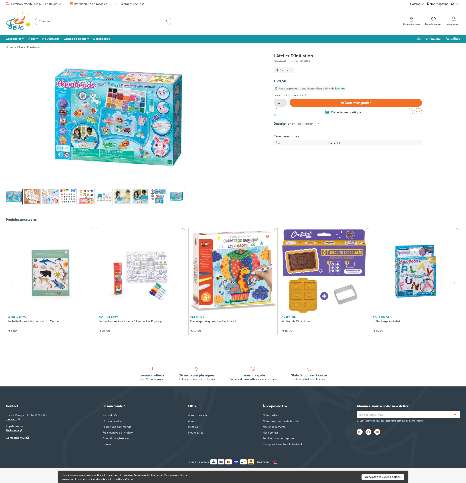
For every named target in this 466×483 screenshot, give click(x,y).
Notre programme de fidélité (281, 421)
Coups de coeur (75, 39)
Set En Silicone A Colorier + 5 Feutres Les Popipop (130, 321)
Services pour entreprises (279, 438)
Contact (107, 444)
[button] (343, 112)
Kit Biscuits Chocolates (295, 321)
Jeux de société (198, 415)
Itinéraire (11, 419)
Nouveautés (50, 39)
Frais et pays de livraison (117, 432)
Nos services (271, 432)
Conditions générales (115, 438)
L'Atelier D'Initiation (28, 47)
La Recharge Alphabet (386, 321)
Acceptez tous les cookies (382, 477)
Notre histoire (271, 415)
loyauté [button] (340, 88)
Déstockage (101, 39)
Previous (12, 283)
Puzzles (193, 426)
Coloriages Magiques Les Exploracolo (213, 321)
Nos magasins (439, 4)
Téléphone (12, 430)
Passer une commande (116, 426)
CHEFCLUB (288, 317)
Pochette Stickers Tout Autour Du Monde (33, 321)
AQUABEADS (381, 317)
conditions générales (124, 479)
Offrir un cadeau (429, 38)
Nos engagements (274, 426)
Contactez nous (16, 437)
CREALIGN (197, 317)
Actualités (453, 38)
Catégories (13, 39)
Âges (31, 39)
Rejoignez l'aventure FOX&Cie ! (282, 444)
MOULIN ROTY (16, 317)
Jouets (192, 421)
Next (224, 119)
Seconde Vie (110, 415)
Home (9, 47)
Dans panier (358, 103)
